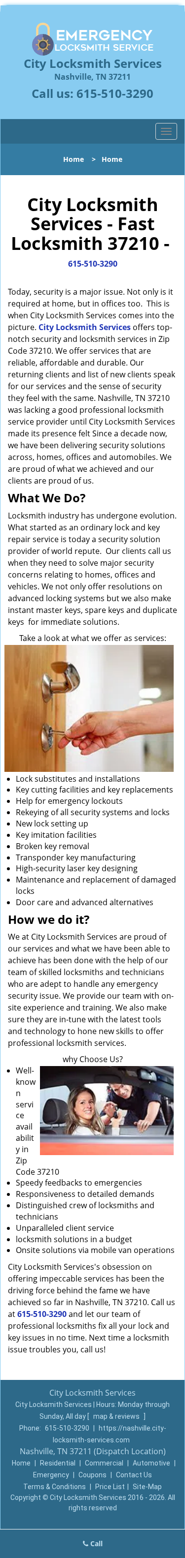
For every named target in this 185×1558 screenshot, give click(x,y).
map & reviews (117, 1416)
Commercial (104, 1463)
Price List (110, 1487)
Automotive (151, 1463)
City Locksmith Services (84, 327)
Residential (57, 1463)
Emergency (51, 1475)
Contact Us (134, 1475)
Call (95, 1543)
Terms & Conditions (54, 1487)
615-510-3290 (114, 93)
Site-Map (147, 1487)
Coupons (92, 1475)
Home (73, 159)
